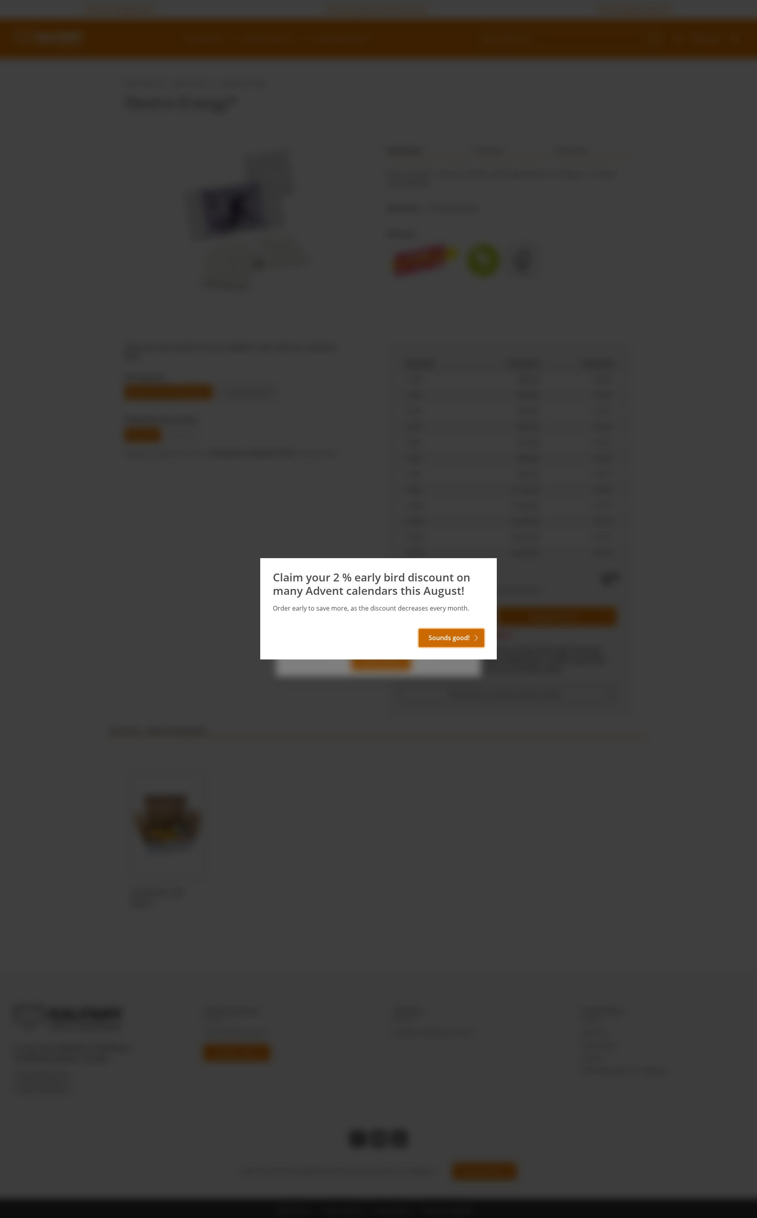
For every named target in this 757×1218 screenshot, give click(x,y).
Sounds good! (449, 638)
